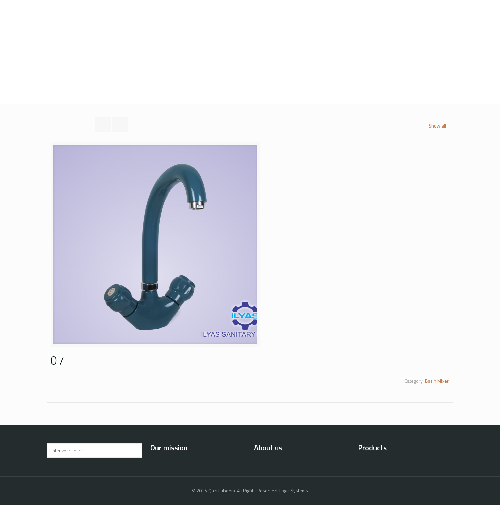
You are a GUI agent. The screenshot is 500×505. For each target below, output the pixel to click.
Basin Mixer (436, 380)
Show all (437, 125)
